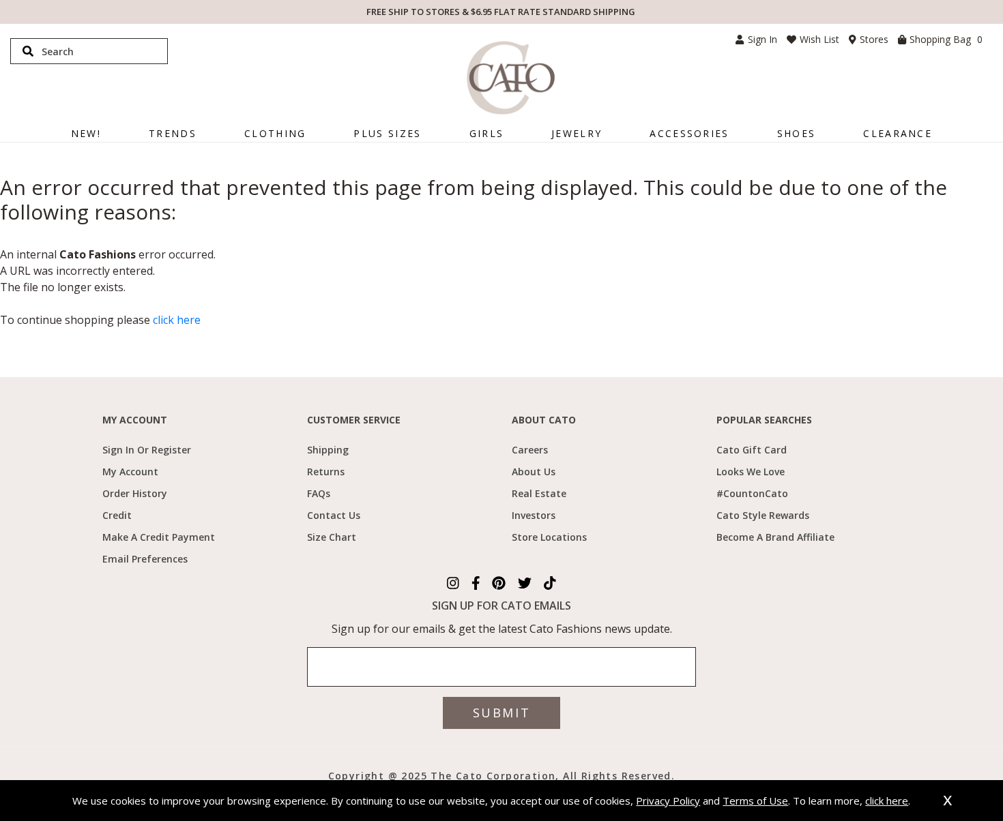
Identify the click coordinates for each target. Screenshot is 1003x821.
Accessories (689, 133)
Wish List (819, 39)
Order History (134, 493)
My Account (130, 471)
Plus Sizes (387, 133)
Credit (117, 515)
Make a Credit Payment (158, 537)
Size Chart (331, 537)
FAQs (318, 493)
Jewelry (576, 133)
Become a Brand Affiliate (775, 537)
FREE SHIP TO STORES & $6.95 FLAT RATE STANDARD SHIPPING (500, 11)
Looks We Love (750, 471)
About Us (533, 471)
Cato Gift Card (751, 449)
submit (501, 712)
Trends (173, 133)
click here (177, 319)
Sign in (762, 39)
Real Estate (539, 493)
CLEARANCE (897, 133)
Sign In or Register (146, 449)
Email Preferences (145, 558)
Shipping (328, 449)
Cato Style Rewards (762, 515)
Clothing (275, 133)
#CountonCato (752, 493)
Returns (326, 471)
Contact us (333, 515)
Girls (486, 133)
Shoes (796, 133)
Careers (530, 449)
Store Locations (549, 537)
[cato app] (302, 774)
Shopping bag (946, 39)
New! (86, 133)
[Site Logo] (510, 78)
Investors (533, 515)
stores (874, 39)
